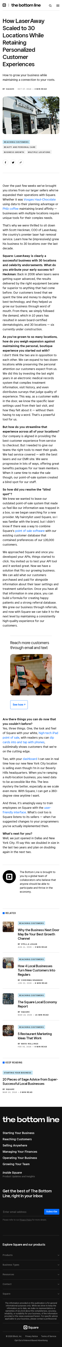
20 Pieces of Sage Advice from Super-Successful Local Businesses (30, 1081)
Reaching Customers (16, 142)
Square (10, 89)
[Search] (50, 6)
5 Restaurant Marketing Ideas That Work (35, 1036)
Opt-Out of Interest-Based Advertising (31, 1340)
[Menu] (57, 6)
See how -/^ (19, 704)
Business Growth (14, 152)
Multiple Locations (39, 152)
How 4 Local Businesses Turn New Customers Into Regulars (36, 970)
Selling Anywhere (15, 1145)
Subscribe (51, 1211)
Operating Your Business (20, 1158)
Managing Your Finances (20, 1151)
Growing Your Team (16, 1164)
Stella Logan (29, 944)
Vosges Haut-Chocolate (40, 199)
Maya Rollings (30, 1044)
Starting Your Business (17, 1073)
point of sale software (30, 531)
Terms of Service (48, 1336)
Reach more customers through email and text (29, 645)
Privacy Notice (31, 1336)
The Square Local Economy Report (37, 1004)
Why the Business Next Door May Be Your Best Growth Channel (38, 934)
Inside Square (12, 1172)
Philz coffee (11, 208)
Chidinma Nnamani (32, 980)
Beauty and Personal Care (20, 147)
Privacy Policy (26, 1220)
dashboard (30, 759)
